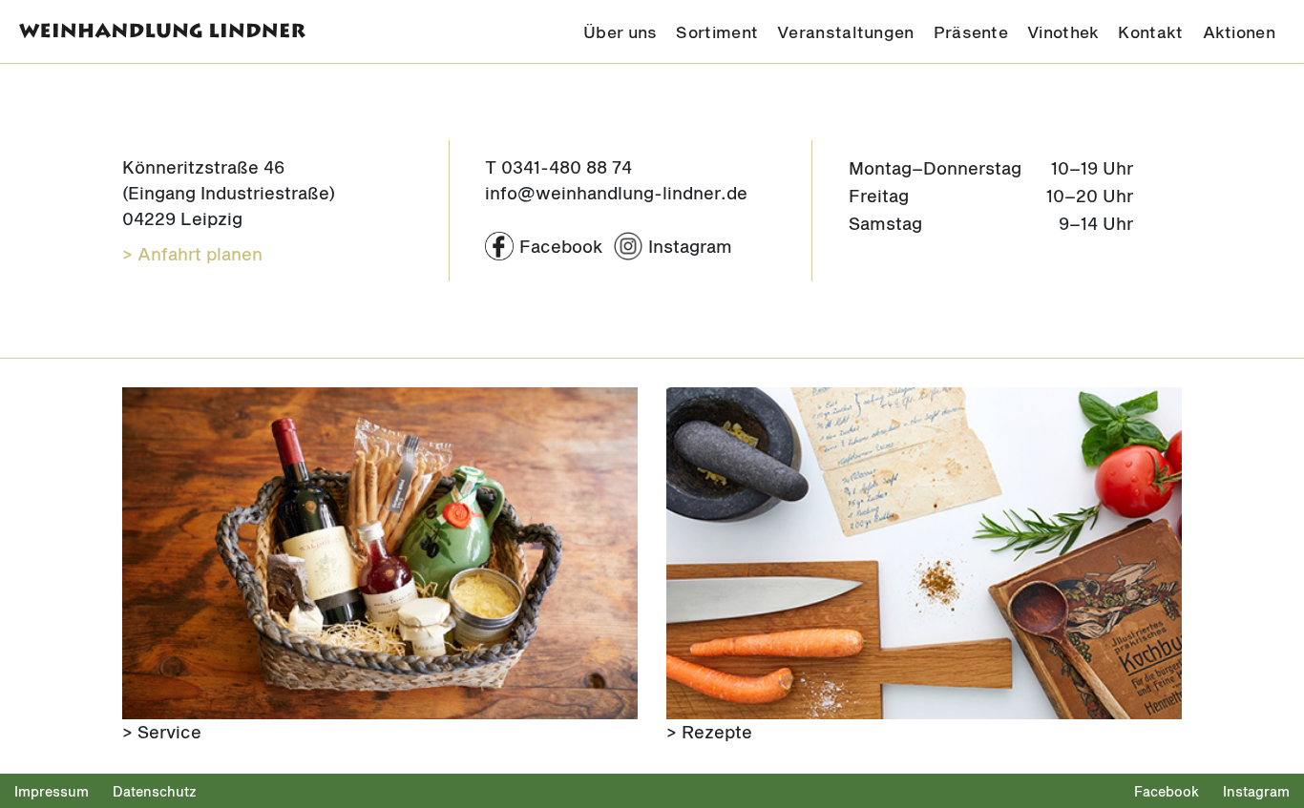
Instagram (1256, 791)
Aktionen (1239, 31)
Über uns (620, 31)
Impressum (51, 791)
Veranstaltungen (846, 31)
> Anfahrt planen (192, 253)
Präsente (971, 31)
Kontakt (1150, 31)
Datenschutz (155, 791)
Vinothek (1063, 31)
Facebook (1166, 791)
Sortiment (717, 31)
